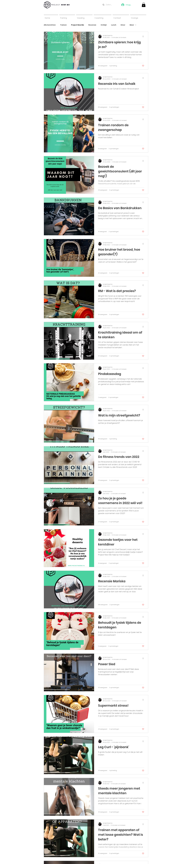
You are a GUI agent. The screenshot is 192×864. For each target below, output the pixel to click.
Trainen (63, 25)
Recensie (92, 25)
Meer (132, 25)
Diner (123, 25)
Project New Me (77, 25)
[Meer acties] (143, 36)
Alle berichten (50, 25)
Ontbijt (104, 25)
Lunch (113, 25)
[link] (144, 4)
